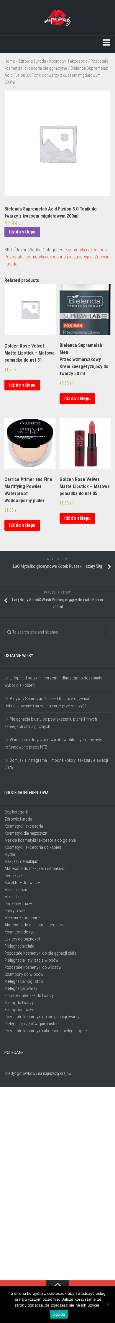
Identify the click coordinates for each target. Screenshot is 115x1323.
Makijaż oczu (15, 889)
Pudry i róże (14, 910)
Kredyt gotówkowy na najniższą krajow (38, 1073)
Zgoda (59, 1314)
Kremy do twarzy (19, 1002)
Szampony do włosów (23, 974)
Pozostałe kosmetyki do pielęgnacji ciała (40, 953)
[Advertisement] (57, 1184)
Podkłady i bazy (18, 903)
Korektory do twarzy (22, 882)
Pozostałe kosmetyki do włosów (33, 967)
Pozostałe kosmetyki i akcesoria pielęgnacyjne (48, 257)
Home (9, 61)
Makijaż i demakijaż (21, 861)
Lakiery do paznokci (22, 939)
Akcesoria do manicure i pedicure (34, 925)
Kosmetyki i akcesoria (68, 61)
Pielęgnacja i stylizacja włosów (31, 960)
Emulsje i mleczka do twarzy (29, 995)
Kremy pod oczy (18, 1009)
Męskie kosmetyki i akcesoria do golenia (40, 840)
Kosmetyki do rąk (19, 932)
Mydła (9, 854)
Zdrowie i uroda (32, 61)
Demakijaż (13, 875)
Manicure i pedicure (22, 918)
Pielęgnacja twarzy (20, 988)
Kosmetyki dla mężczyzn (25, 833)
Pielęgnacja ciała (19, 946)
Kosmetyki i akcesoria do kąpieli (32, 847)
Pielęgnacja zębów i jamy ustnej (32, 1023)
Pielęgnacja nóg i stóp (23, 981)
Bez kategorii (16, 812)
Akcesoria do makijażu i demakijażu (35, 868)
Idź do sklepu (22, 232)
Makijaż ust (14, 896)
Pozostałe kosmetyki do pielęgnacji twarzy (41, 1016)
